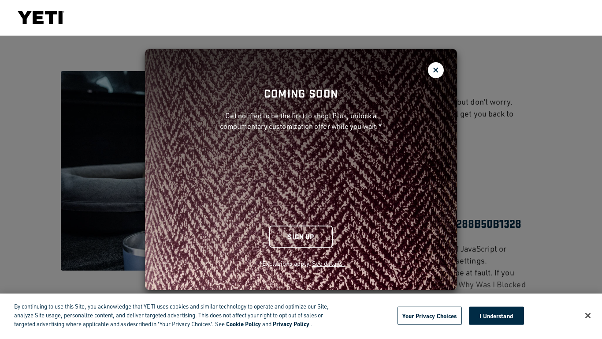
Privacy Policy (291, 324)
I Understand (496, 315)
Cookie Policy (243, 324)
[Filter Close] (436, 70)
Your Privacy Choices (429, 315)
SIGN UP (301, 236)
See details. (328, 263)
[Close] (588, 315)
